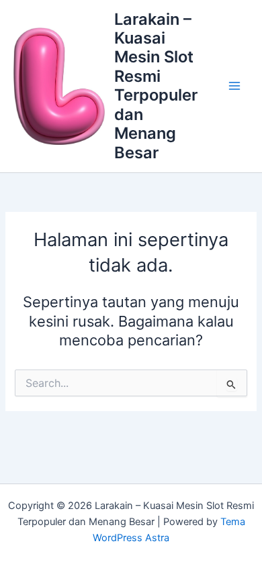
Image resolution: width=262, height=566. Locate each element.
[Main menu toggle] (234, 86)
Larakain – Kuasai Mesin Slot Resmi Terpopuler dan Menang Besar (156, 85)
